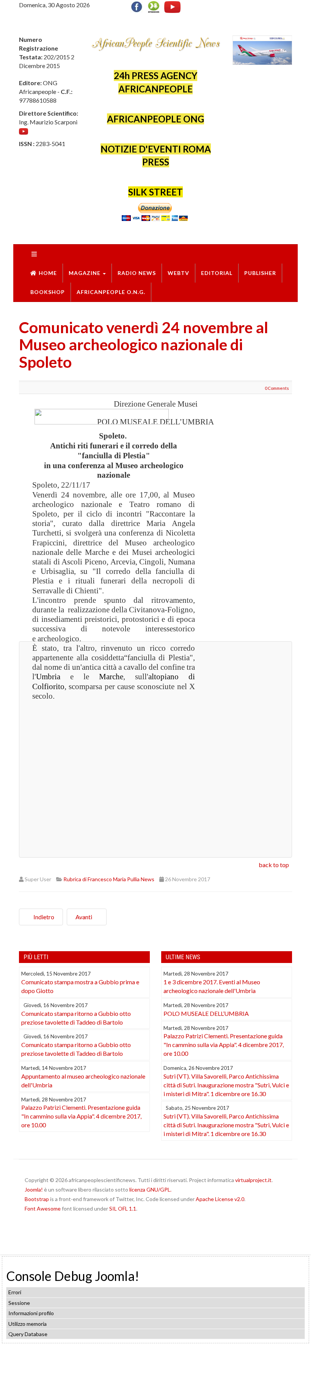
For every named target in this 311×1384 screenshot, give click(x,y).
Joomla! (34, 1189)
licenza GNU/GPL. (150, 1189)
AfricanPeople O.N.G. (111, 292)
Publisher (260, 273)
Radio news (137, 273)
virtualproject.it (253, 1180)
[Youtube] (172, 6)
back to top (274, 864)
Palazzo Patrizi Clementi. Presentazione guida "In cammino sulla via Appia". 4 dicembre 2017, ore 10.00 (81, 1116)
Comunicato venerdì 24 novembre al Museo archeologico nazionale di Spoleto (143, 344)
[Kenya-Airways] (262, 49)
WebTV (178, 273)
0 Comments (277, 388)
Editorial (216, 273)
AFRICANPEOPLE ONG (155, 118)
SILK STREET (155, 191)
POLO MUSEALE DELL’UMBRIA (206, 1013)
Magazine (85, 273)
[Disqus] (155, 748)
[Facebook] (138, 6)
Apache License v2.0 (220, 1199)
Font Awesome (43, 1208)
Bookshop (47, 292)
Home (48, 273)
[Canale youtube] (23, 130)
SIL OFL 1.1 (122, 1208)
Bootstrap (37, 1199)
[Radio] (154, 6)
